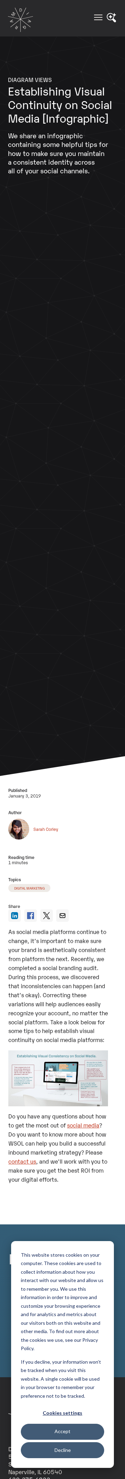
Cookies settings (62, 1413)
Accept (62, 1431)
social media (83, 1125)
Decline (63, 1450)
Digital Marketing (29, 888)
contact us (22, 1161)
